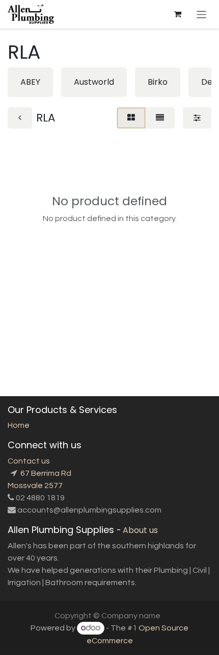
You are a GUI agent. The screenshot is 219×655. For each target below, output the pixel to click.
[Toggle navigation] (201, 14)
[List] (160, 118)
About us (140, 530)
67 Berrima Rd (45, 473)
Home (19, 425)
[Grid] (131, 118)
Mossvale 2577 (35, 485)
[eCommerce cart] (177, 14)
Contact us (29, 461)
